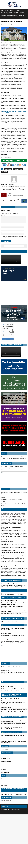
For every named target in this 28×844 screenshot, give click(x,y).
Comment (3, 215)
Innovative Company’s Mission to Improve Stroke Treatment (13, 675)
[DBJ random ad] (14, 161)
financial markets (18, 169)
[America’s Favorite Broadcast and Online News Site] (12, 594)
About (6, 10)
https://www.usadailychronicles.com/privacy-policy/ (11, 809)
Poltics (10, 12)
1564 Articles (11, 184)
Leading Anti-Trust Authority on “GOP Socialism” (12, 690)
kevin (13, 24)
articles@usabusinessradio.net (11, 456)
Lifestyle (16, 12)
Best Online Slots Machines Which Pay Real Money (11, 678)
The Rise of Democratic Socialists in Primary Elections (13, 688)
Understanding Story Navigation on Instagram (11, 639)
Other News (22, 12)
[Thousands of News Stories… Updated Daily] (11, 621)
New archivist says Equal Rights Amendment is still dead (14, 709)
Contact (12, 10)
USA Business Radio (21, 597)
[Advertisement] (14, 829)
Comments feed (4, 783)
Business (18, 10)
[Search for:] (14, 246)
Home (2, 10)
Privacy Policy (4, 17)
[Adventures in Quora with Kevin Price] (9, 583)
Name (2, 225)
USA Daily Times (19, 716)
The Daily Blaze (19, 681)
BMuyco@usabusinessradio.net (17, 458)
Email (2, 228)
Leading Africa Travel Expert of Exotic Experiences (11, 499)
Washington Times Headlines (9, 695)
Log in (2, 778)
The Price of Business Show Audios (9, 15)
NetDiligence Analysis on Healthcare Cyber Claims (11, 666)
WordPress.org (4, 785)
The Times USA (18, 732)
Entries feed (3, 780)
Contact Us (21, 15)
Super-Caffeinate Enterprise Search (9, 600)
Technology (4, 12)
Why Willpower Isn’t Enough (7, 501)
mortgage (4, 171)
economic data (8, 169)
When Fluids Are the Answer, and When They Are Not (13, 739)
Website (3, 232)
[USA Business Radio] (6, 800)
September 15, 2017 (6, 24)
